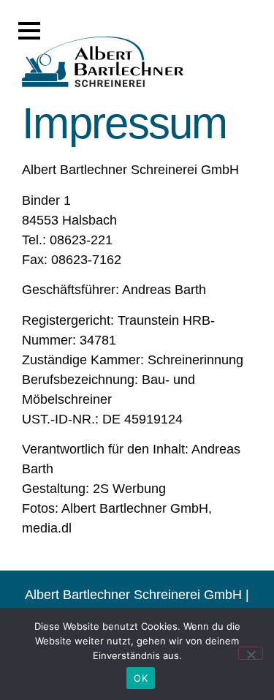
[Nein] (250, 653)
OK (141, 678)
